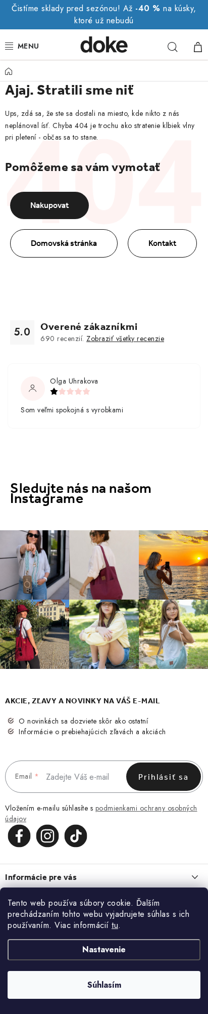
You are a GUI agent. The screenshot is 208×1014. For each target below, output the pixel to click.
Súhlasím (104, 985)
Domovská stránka (64, 243)
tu (115, 925)
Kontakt (162, 243)
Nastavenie (104, 949)
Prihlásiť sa (163, 777)
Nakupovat (49, 205)
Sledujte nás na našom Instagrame (81, 493)
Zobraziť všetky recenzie (125, 338)
